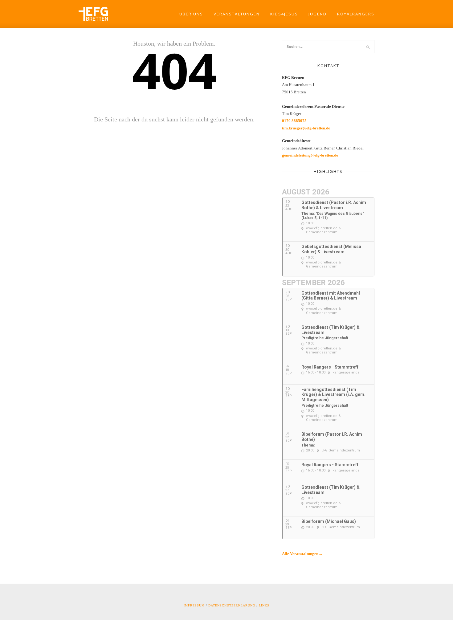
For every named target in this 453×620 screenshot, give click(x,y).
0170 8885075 (294, 120)
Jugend (317, 14)
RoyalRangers (355, 14)
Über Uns (191, 14)
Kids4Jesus (284, 14)
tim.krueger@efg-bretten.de (306, 128)
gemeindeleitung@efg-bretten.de (310, 155)
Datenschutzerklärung (231, 605)
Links (264, 605)
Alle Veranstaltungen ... (302, 553)
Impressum (194, 605)
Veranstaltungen (237, 14)
